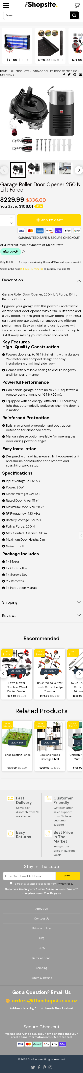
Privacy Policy (65, 883)
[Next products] (75, 45)
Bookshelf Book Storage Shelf (50, 757)
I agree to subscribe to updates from (43, 883)
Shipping (41, 968)
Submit (68, 875)
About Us (41, 908)
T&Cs (41, 948)
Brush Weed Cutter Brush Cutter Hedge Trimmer (50, 686)
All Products (19, 71)
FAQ (41, 938)
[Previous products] (7, 45)
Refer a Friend (41, 958)
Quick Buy (16, 671)
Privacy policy (41, 928)
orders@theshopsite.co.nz (44, 1001)
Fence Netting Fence (17, 755)
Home (4, 71)
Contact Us (41, 918)
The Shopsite (35, 1059)
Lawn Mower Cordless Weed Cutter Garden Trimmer (17, 686)
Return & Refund (41, 978)
